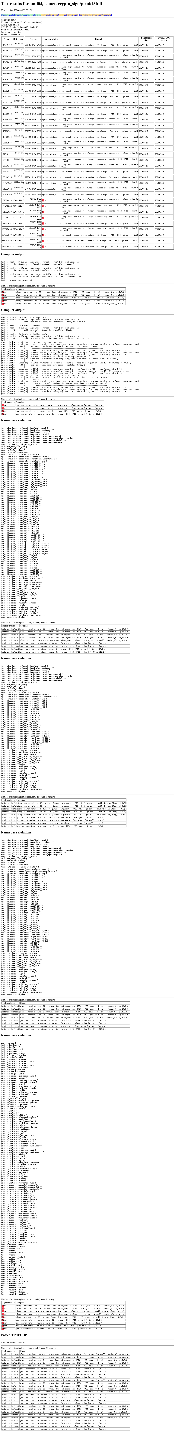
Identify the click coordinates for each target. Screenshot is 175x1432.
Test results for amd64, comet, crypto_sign (59, 15)
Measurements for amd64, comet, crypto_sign (21, 15)
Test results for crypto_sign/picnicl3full (95, 15)
